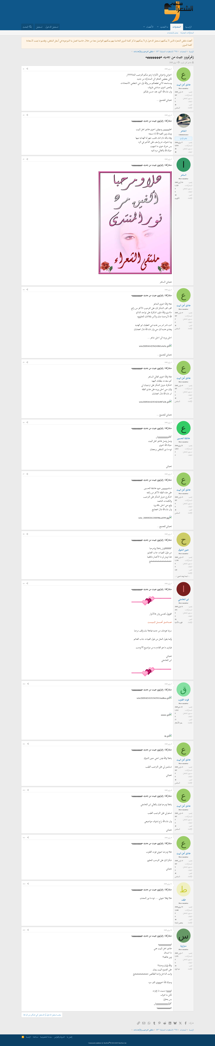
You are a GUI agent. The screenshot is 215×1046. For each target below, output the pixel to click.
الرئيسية (188, 27)
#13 (24, 837)
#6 (23, 422)
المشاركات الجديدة (187, 33)
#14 (24, 884)
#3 (23, 159)
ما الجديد (164, 27)
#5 (23, 362)
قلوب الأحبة (178, 622)
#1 (23, 69)
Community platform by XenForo (107, 1043)
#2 (23, 115)
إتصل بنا (69, 1037)
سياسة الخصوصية (46, 1037)
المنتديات (176, 27)
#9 (23, 583)
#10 (24, 684)
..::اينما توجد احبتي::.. (182, 576)
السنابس (177, 108)
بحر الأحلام (178, 723)
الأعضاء (150, 27)
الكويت (177, 198)
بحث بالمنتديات (172, 33)
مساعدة (35, 1037)
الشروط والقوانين (59, 1037)
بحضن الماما (179, 922)
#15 (24, 930)
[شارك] (27, 69)
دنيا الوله (177, 969)
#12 (24, 790)
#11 (24, 744)
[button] (158, 27)
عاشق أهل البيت (186, 62)
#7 (23, 474)
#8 (23, 534)
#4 (23, 289)
